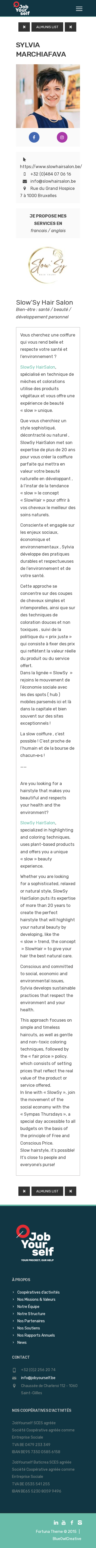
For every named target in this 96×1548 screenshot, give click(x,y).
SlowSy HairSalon (37, 367)
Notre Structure (31, 1314)
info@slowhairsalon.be (53, 181)
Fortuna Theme (49, 1531)
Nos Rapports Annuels (36, 1335)
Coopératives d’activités (38, 1292)
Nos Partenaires (31, 1321)
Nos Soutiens (28, 1328)
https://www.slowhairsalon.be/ (51, 166)
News (22, 1342)
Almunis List (47, 27)
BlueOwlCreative (67, 1539)
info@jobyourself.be (38, 1378)
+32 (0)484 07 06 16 (50, 174)
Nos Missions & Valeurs (36, 1299)
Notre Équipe (28, 1306)
